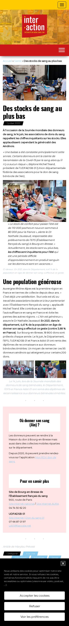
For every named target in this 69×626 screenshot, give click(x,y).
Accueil (7, 60)
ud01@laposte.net (20, 525)
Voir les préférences (34, 617)
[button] (63, 563)
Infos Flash (20, 557)
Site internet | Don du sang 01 (26, 517)
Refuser (34, 606)
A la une (30, 553)
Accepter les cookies (34, 595)
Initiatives (39, 557)
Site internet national (21, 503)
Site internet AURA (47, 503)
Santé (17, 60)
